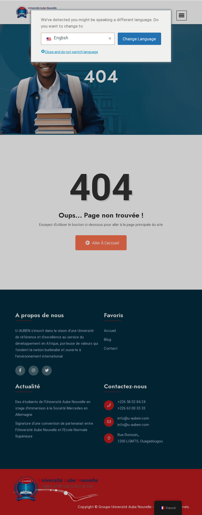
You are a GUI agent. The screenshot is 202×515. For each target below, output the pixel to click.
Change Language (139, 38)
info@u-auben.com (133, 418)
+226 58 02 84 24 (131, 402)
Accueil (110, 330)
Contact (111, 348)
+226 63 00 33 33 (131, 408)
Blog (107, 339)
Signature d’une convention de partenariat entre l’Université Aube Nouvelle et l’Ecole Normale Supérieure (54, 429)
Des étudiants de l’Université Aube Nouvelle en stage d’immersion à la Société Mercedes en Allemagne (52, 408)
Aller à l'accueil (105, 243)
